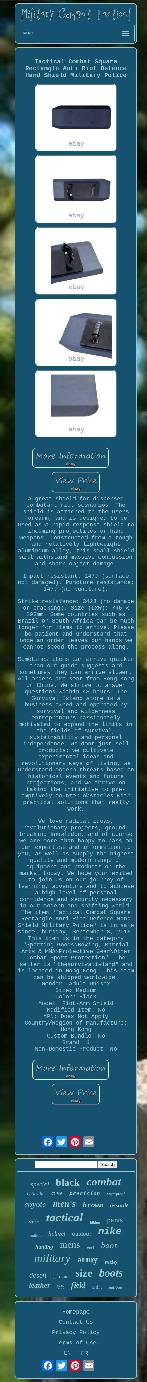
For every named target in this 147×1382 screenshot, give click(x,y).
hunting (44, 1247)
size (84, 1273)
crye (57, 1193)
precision (84, 1193)
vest (90, 1247)
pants (115, 1220)
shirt (97, 1287)
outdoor (81, 1234)
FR (84, 1353)
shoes (34, 1221)
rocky (111, 1262)
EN (67, 1353)
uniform (35, 1235)
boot (109, 1245)
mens (70, 1244)
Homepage (76, 1312)
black (68, 1182)
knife (60, 1287)
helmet (56, 1233)
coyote (35, 1204)
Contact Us (76, 1322)
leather (39, 1285)
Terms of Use (75, 1343)
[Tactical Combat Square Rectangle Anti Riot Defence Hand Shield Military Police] (75, 118)
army (87, 1260)
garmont (61, 1276)
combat (103, 1182)
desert (37, 1275)
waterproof (116, 1194)
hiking (95, 1222)
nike (109, 1231)
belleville (35, 1193)
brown (93, 1205)
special (40, 1184)
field (78, 1285)
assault (119, 1205)
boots (111, 1273)
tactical (64, 1217)
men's (64, 1203)
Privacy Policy (76, 1332)
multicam (115, 1288)
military (52, 1258)
